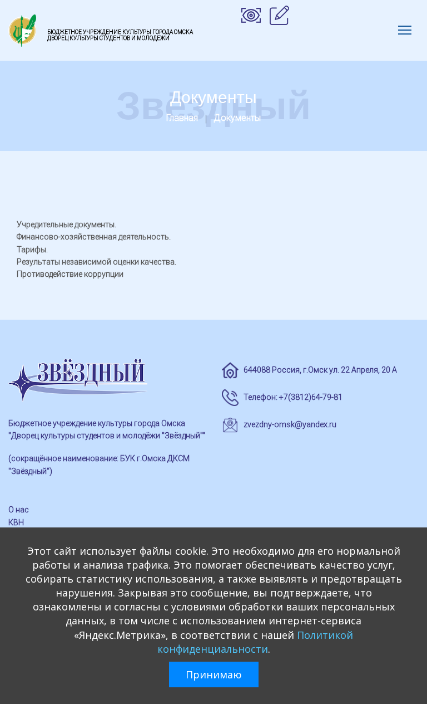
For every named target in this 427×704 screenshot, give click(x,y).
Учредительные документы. (66, 224)
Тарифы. (32, 249)
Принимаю (214, 674)
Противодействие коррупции (70, 274)
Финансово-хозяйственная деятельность (93, 236)
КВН (16, 522)
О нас (18, 509)
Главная (182, 118)
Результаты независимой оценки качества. (96, 261)
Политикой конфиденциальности (255, 642)
